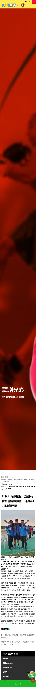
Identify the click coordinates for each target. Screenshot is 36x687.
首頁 (2, 477)
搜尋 (28, 1)
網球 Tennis (7, 676)
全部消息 (5, 658)
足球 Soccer (7, 672)
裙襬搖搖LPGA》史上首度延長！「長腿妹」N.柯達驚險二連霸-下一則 (17, 643)
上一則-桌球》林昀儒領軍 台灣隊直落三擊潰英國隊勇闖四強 (17, 636)
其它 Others (9, 477)
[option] (18, 239)
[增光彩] (18, 239)
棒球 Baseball (7, 667)
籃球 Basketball (8, 663)
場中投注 (18, 684)
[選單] (33, 1)
